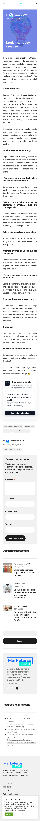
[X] (13, 688)
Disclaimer (7, 787)
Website (8, 524)
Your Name (10, 498)
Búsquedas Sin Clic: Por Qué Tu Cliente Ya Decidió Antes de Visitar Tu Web (25, 616)
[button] (4, 3)
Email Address (11, 511)
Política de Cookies (10, 794)
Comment (10, 479)
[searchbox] (20, 633)
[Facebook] (8, 688)
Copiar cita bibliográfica (20, 413)
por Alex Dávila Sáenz (22, 584)
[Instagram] (17, 688)
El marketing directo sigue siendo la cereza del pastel (24, 572)
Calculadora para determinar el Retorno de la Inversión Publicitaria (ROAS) (21, 742)
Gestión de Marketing (12, 449)
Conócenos (7, 783)
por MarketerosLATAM (22, 564)
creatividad (29, 427)
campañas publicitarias (13, 427)
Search (20, 641)
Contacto (6, 790)
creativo (7, 431)
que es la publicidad (21, 431)
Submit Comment (15, 538)
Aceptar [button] (9, 814)
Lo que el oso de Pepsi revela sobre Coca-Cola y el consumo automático (25, 594)
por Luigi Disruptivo (21, 606)
